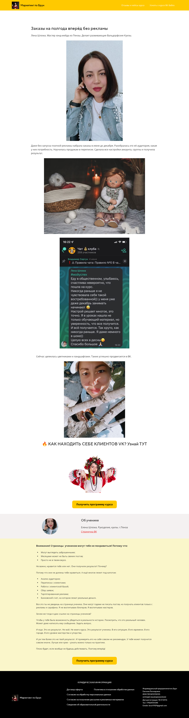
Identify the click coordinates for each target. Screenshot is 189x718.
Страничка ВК (89, 531)
